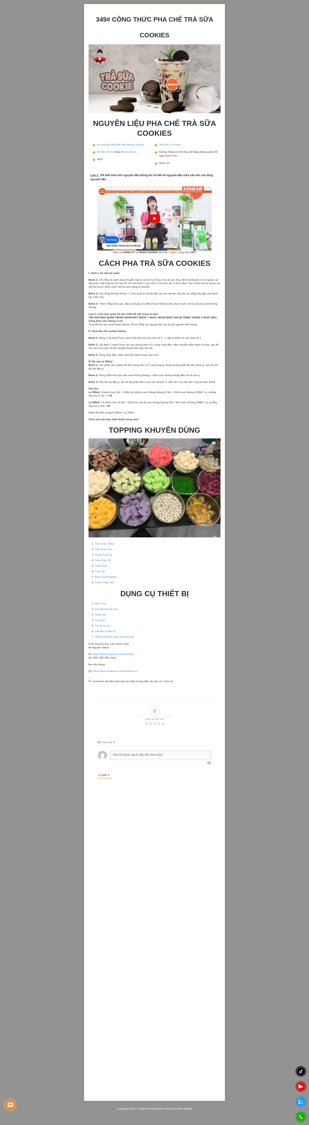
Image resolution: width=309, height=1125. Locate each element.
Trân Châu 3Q (103, 560)
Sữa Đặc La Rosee (170, 144)
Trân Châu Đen (103, 549)
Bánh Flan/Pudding (105, 576)
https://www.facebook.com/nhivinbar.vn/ (115, 671)
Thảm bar (100, 614)
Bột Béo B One (105, 151)
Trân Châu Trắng (104, 543)
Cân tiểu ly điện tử (105, 631)
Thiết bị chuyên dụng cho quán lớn (114, 636)
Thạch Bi (100, 571)
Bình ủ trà (100, 603)
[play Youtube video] (154, 218)
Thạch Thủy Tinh (104, 582)
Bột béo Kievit (128, 151)
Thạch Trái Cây (103, 554)
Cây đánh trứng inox (106, 609)
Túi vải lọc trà (102, 625)
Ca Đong (100, 620)
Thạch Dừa (101, 565)
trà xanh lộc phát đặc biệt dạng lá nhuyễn (120, 144)
